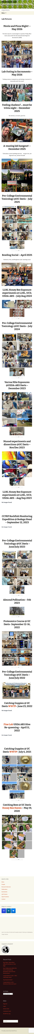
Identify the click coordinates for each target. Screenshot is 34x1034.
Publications (4, 889)
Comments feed (7, 1011)
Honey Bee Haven (12, 808)
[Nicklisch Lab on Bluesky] (13, 910)
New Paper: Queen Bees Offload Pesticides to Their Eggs (9, 964)
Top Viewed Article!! (7, 979)
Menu (3, 13)
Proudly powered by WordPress (9, 1030)
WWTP (12, 706)
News (3, 882)
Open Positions (5, 896)
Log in (4, 1006)
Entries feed (6, 1008)
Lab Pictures (4, 894)
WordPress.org (6, 1013)
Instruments (4, 891)
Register (5, 1004)
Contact (3, 899)
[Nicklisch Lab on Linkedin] (8, 910)
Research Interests (6, 887)
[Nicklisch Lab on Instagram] (4, 910)
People (3, 884)
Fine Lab (8, 724)
